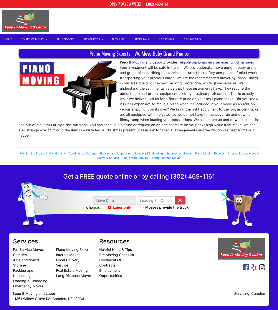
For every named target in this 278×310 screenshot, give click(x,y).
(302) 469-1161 (157, 4)
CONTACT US (192, 39)
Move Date (105, 200)
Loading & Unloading (149, 153)
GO (180, 200)
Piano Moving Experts (210, 153)
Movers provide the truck (167, 207)
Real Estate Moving (135, 157)
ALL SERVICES (65, 39)
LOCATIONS (166, 39)
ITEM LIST (118, 39)
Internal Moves (238, 153)
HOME (8, 39)
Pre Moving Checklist (116, 255)
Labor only (122, 207)
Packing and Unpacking (116, 153)
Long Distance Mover (166, 157)
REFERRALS (141, 39)
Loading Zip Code (155, 200)
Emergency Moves (179, 153)
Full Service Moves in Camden (40, 153)
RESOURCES (92, 39)
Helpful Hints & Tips (115, 249)
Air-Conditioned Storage (80, 153)
